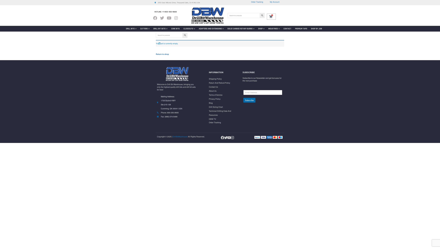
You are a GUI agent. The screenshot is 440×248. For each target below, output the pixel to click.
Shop (260, 28)
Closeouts (188, 28)
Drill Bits (130, 28)
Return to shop (162, 54)
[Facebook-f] (155, 18)
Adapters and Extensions (210, 28)
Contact (287, 28)
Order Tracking (257, 2)
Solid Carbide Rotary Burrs (240, 28)
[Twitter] (162, 18)
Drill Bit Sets (159, 28)
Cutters (144, 28)
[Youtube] (169, 18)
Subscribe (249, 100)
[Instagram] (176, 18)
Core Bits (175, 28)
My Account (274, 2)
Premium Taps (301, 28)
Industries (273, 28)
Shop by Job (316, 28)
